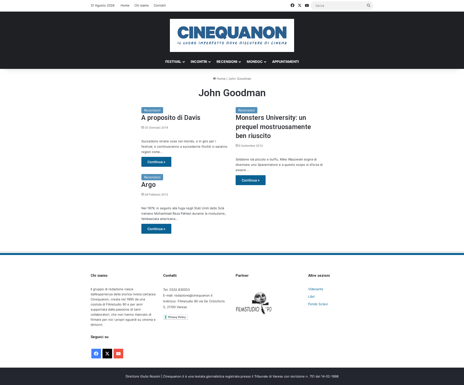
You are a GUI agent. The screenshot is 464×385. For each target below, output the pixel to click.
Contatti (160, 5)
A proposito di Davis (170, 118)
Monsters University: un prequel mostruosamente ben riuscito (273, 127)
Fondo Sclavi (318, 304)
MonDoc (255, 61)
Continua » (156, 162)
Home (125, 5)
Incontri (199, 61)
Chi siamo (141, 5)
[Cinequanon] (232, 35)
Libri (311, 296)
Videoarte (315, 289)
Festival (173, 61)
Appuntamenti (285, 61)
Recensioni (227, 61)
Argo (148, 185)
